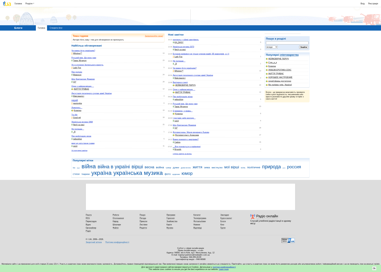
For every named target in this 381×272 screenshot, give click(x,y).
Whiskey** (77, 53)
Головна (18, 3)
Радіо (88, 231)
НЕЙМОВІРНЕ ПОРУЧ (278, 59)
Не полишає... (77, 129)
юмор (187, 173)
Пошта (89, 215)
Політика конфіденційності (117, 242)
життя (197, 167)
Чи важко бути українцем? (83, 50)
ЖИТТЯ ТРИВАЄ (276, 73)
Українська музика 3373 (183, 47)
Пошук (142, 215)
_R (74, 132)
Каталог (197, 215)
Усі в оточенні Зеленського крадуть (87, 65)
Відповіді (197, 228)
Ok (374, 268)
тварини (85, 174)
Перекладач (91, 221)
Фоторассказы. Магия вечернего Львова (191, 132)
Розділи (28, 3)
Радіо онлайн (267, 216)
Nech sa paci (78, 125)
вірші (137, 166)
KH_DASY (179, 42)
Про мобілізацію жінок (81, 136)
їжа (74, 168)
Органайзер (91, 228)
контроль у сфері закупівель (186, 39)
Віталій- (177, 149)
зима (207, 167)
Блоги (223, 221)
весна (149, 167)
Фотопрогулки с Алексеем (187, 135)
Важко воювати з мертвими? (186, 139)
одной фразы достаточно (279, 81)
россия (294, 166)
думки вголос (186, 168)
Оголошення (118, 218)
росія (284, 168)
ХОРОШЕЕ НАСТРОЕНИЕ (280, 77)
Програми (171, 215)
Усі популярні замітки (79, 150)
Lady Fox (77, 68)
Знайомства (172, 221)
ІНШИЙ (74, 100)
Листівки (143, 224)
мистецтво (217, 167)
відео (78, 168)
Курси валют (226, 218)
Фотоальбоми (199, 221)
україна (101, 173)
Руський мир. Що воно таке (83, 58)
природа (271, 166)
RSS (88, 218)
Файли (115, 228)
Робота (116, 215)
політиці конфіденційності (224, 267)
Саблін (177, 142)
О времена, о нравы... (183, 111)
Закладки (224, 215)
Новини (196, 224)
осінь (243, 168)
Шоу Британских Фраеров (83, 79)
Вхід (363, 3)
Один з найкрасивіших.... (82, 86)
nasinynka (77, 103)
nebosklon (77, 139)
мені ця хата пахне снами (83, 143)
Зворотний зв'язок (94, 242)
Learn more (224, 269)
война (160, 167)
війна (89, 166)
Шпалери (117, 224)
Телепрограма (199, 218)
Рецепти (143, 228)
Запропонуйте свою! (154, 36)
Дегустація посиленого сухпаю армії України (91, 93)
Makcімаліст (78, 96)
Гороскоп (171, 218)
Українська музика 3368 (82, 122)
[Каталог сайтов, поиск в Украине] (288, 239)
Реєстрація (373, 3)
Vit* (74, 82)
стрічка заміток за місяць (182, 154)
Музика (170, 228)
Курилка (272, 66)
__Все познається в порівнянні (186, 146)
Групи (222, 228)
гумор (168, 168)
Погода (143, 218)
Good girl (77, 117)
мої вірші (231, 167)
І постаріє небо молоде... (184, 118)
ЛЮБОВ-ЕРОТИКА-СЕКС (279, 70)
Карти (169, 224)
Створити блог (56, 28)
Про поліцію (76, 72)
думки (176, 167)
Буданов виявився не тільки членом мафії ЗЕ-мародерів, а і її (201, 54)
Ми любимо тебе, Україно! (280, 85)
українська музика (138, 173)
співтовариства (289, 54)
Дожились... (76, 108)
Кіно (222, 224)
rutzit (75, 146)
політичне (253, 167)
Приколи (143, 221)
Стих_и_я (272, 62)
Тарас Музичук (79, 60)
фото (168, 174)
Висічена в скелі (180, 82)
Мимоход (77, 75)
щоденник (176, 174)
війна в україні (114, 166)
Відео (88, 224)
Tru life (74, 115)
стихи (76, 174)
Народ (115, 221)
